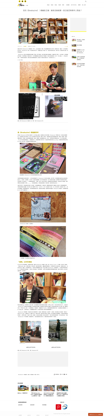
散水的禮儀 (79, 45)
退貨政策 (32, 405)
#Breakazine (20, 374)
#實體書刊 (25, 374)
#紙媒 (35, 374)
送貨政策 (20, 405)
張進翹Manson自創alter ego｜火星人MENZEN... (80, 51)
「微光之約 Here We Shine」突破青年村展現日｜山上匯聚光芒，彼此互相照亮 (36, 394)
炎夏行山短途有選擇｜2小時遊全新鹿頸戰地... (81, 58)
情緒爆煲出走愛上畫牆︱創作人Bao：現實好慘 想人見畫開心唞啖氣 (62, 394)
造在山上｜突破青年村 (22, 393)
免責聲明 (20, 415)
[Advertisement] (43, 359)
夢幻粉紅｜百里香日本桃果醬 (81, 40)
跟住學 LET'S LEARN (31, 46)
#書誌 (29, 374)
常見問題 (44, 405)
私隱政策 (37, 415)
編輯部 (25, 46)
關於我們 (46, 415)
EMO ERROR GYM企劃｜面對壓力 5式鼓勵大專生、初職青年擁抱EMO (49, 394)
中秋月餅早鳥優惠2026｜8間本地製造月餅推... (81, 65)
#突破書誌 (32, 374)
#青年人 (38, 374)
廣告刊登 (29, 415)
